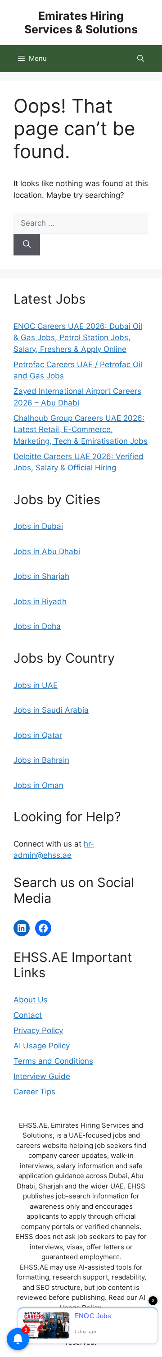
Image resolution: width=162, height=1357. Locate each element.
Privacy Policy (38, 1030)
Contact (28, 1015)
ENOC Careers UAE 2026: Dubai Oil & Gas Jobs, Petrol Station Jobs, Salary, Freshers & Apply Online (78, 338)
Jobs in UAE (36, 685)
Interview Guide (42, 1076)
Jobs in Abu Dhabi (47, 551)
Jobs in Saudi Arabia (51, 710)
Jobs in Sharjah (41, 576)
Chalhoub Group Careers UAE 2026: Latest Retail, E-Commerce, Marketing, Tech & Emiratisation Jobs (81, 430)
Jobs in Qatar (38, 735)
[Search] (27, 244)
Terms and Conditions (53, 1061)
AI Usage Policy (42, 1045)
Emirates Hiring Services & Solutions (81, 22)
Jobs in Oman (38, 785)
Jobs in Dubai (38, 526)
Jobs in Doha (37, 626)
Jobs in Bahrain (41, 760)
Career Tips (34, 1091)
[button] (140, 58)
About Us (31, 999)
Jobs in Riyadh (40, 601)
